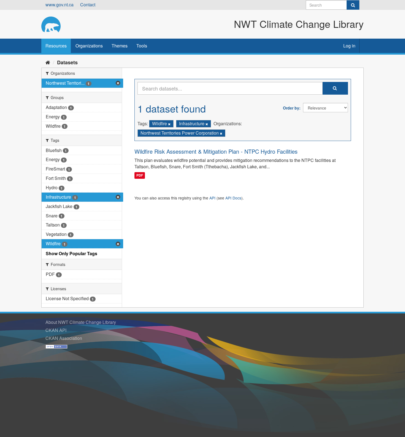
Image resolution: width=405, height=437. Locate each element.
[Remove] (169, 124)
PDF (139, 175)
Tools (141, 45)
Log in (349, 45)
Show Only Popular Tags (71, 253)
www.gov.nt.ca (59, 4)
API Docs (233, 198)
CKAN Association (63, 338)
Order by (291, 108)
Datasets (67, 62)
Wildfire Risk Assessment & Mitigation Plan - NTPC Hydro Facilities (216, 151)
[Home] (47, 62)
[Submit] (353, 5)
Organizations (89, 45)
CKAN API (55, 330)
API (212, 198)
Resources (56, 45)
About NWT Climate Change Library (80, 322)
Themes (120, 45)
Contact (87, 4)
